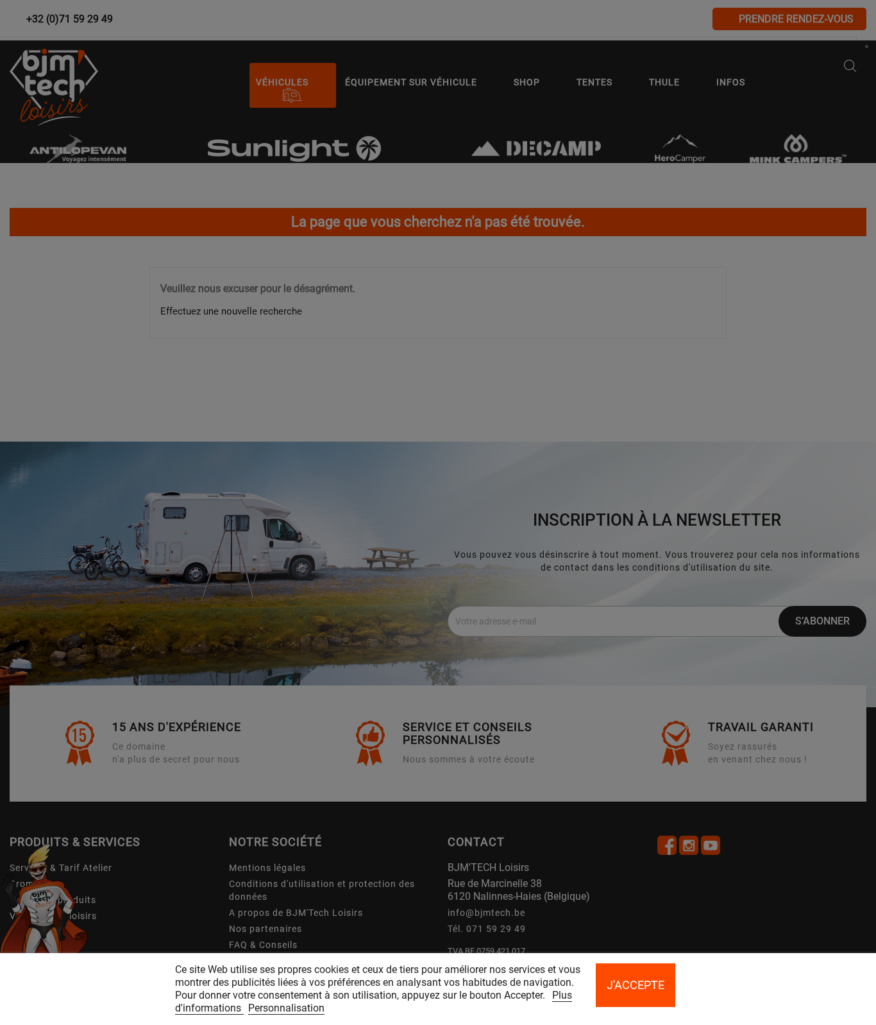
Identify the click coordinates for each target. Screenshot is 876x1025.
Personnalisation (286, 1008)
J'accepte (635, 985)
